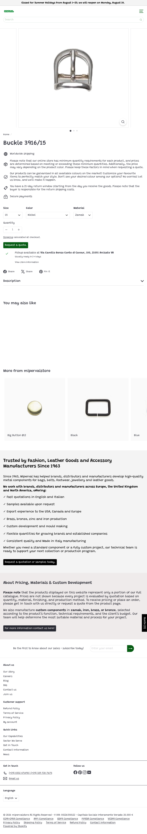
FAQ (5, 685)
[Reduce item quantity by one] (6, 230)
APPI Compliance (43, 819)
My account (10, 722)
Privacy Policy (11, 717)
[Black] (98, 409)
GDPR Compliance (67, 819)
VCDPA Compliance (119, 819)
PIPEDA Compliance (93, 819)
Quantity (9, 223)
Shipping (8, 237)
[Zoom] (123, 121)
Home (6, 134)
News (6, 754)
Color (29, 208)
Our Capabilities (13, 736)
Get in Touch (10, 745)
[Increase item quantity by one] (19, 230)
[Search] (141, 20)
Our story (9, 672)
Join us (7, 694)
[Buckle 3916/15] (27, 334)
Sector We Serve (12, 741)
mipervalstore (37, 371)
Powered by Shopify (15, 826)
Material (79, 208)
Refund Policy (11, 708)
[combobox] (73, 20)
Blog (6, 681)
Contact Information (16, 750)
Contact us (9, 690)
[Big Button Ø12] (35, 409)
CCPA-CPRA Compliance (16, 819)
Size (6, 208)
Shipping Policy (33, 822)
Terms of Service (13, 713)
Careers (7, 676)
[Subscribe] (130, 648)
